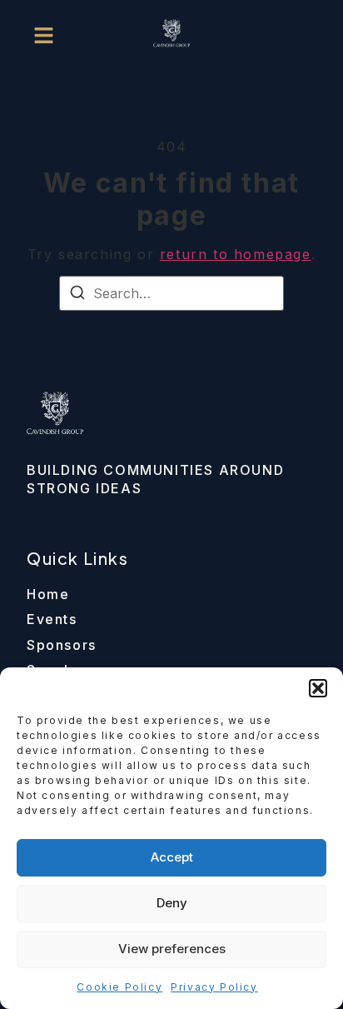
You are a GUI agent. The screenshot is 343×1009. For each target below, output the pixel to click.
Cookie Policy (119, 987)
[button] (318, 688)
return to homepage (235, 254)
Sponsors (62, 645)
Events (52, 619)
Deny (172, 903)
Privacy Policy (214, 987)
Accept (172, 857)
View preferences (172, 949)
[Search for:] (171, 293)
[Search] (77, 294)
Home (48, 594)
